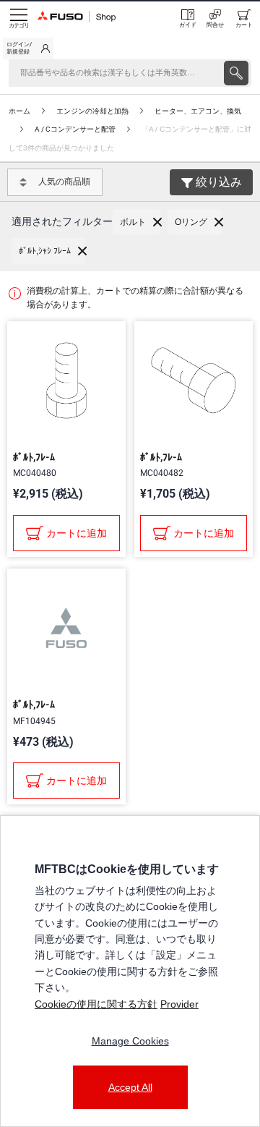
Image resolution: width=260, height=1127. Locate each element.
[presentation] (236, 73)
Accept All (130, 1087)
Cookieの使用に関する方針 (96, 1004)
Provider (179, 1004)
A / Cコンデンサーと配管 (75, 129)
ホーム (19, 111)
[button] (136, 222)
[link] (28, 48)
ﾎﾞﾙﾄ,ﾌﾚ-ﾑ (34, 457)
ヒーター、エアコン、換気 (198, 111)
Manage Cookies (130, 1041)
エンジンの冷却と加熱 (92, 111)
